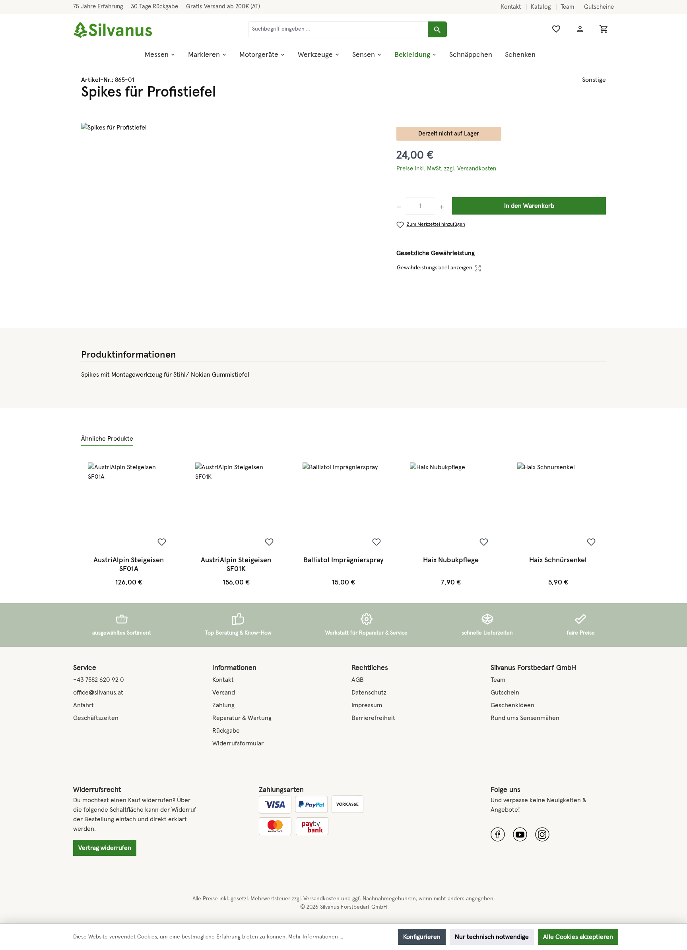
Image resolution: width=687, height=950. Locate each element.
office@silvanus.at (98, 692)
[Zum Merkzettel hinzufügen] (162, 542)
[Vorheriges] (88, 525)
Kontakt (511, 7)
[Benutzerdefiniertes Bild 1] (498, 834)
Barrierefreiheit (373, 718)
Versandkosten (321, 899)
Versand (223, 692)
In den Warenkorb (529, 206)
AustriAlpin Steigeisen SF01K (236, 565)
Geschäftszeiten (95, 718)
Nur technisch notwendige (492, 937)
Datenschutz (368, 692)
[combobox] (338, 29)
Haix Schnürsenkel (558, 560)
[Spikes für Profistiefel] (230, 208)
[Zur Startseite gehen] (113, 30)
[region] (230, 208)
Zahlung (223, 705)
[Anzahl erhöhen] (442, 206)
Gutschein (505, 692)
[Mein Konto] (580, 29)
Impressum (366, 705)
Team (568, 7)
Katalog (541, 7)
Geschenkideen (512, 705)
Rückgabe (226, 730)
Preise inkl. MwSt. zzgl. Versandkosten (446, 169)
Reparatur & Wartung (242, 718)
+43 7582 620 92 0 (98, 680)
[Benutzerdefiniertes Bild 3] (542, 834)
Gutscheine (599, 7)
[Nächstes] (598, 525)
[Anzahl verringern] (401, 206)
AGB (357, 680)
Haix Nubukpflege (451, 560)
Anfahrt (83, 705)
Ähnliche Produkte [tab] (107, 438)
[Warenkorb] (604, 29)
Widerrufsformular (238, 743)
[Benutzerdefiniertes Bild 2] (520, 834)
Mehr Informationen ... (315, 937)
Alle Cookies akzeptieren (578, 937)
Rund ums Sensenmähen (525, 718)
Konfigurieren (422, 937)
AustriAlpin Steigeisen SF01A (128, 565)
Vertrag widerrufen (104, 848)
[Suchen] (437, 29)
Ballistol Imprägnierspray (343, 560)
